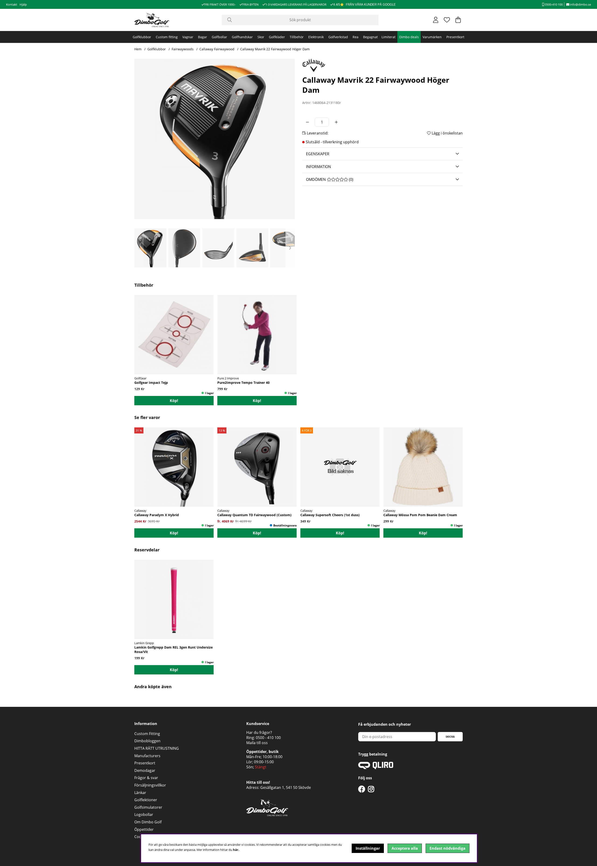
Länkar (140, 792)
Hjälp (23, 4)
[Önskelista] (447, 20)
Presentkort (455, 37)
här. (236, 850)
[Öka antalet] (336, 122)
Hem (138, 49)
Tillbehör (297, 37)
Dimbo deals (409, 37)
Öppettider (144, 829)
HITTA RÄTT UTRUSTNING (156, 748)
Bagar (202, 37)
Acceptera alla (405, 848)
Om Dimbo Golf (148, 822)
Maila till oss (257, 742)
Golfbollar (219, 37)
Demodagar (144, 770)
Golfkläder (277, 37)
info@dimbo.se (580, 4)
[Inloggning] (435, 20)
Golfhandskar (242, 37)
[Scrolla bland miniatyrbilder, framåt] (290, 248)
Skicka (450, 736)
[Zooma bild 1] (214, 139)
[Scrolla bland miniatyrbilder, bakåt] (139, 248)
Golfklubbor (142, 37)
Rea (355, 37)
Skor (260, 37)
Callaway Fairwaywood (216, 49)
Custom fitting (167, 37)
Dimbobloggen (147, 740)
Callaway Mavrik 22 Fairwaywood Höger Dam (275, 49)
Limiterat (389, 37)
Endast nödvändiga (447, 848)
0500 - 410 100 (268, 737)
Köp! (174, 533)
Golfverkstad (338, 37)
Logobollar (143, 814)
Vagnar (187, 37)
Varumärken (432, 37)
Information (318, 166)
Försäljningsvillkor (150, 785)
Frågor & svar (146, 777)
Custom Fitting (147, 733)
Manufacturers (147, 755)
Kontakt (11, 4)
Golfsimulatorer (148, 807)
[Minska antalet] (307, 122)
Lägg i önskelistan (447, 133)
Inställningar (368, 848)
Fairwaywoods (183, 49)
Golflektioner (145, 799)
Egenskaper (317, 153)
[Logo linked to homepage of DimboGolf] (151, 20)
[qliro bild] (375, 767)
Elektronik (316, 37)
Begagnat (370, 37)
